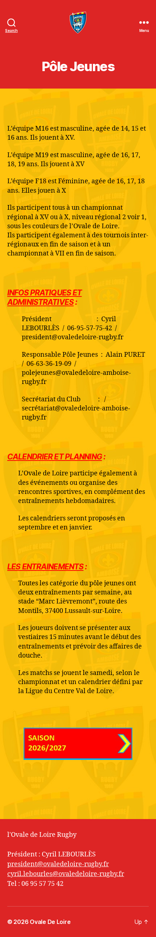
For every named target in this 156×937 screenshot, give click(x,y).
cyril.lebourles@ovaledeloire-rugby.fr (65, 874)
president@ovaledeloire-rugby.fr (58, 864)
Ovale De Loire (50, 921)
